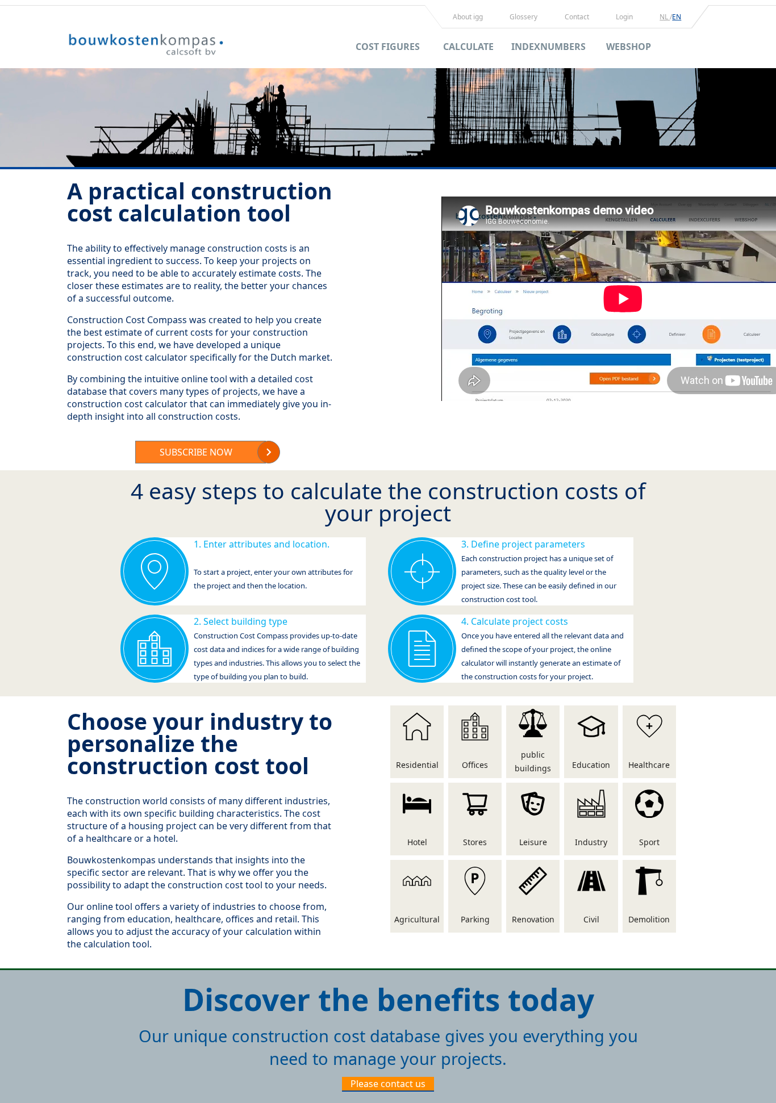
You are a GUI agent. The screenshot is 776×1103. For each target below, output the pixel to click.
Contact (577, 17)
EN (676, 17)
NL (665, 17)
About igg (468, 17)
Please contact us (388, 1083)
